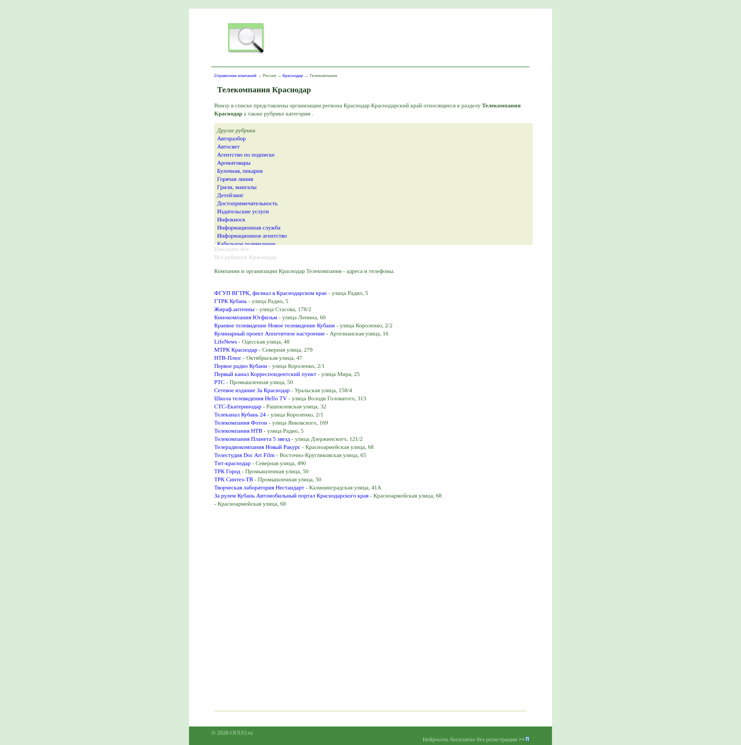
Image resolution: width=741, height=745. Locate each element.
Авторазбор (231, 138)
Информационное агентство (252, 235)
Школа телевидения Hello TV (250, 398)
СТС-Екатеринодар (237, 406)
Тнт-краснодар (232, 463)
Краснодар (293, 75)
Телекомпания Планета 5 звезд (252, 439)
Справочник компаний (235, 75)
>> (522, 739)
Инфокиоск (231, 219)
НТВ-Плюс (227, 358)
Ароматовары (233, 162)
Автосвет (228, 146)
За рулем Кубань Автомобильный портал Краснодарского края (291, 495)
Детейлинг (230, 195)
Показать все (231, 249)
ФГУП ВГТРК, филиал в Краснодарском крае (270, 293)
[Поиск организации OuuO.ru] (245, 54)
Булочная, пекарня (240, 171)
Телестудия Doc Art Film (244, 455)
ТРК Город (227, 471)
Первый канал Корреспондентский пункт (265, 374)
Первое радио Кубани (240, 366)
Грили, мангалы (236, 187)
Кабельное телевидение (246, 244)
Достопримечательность (247, 203)
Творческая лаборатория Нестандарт (259, 487)
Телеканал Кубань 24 (240, 414)
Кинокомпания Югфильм (245, 317)
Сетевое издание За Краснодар (252, 390)
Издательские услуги (243, 211)
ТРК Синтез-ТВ (233, 479)
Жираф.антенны (234, 309)
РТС (219, 382)
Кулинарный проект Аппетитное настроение (269, 333)
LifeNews (225, 341)
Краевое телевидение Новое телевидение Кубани (274, 325)
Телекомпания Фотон (240, 422)
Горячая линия (235, 179)
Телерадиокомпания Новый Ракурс (257, 447)
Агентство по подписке (246, 154)
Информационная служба (248, 227)
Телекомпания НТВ (238, 430)
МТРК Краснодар (235, 349)
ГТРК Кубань (230, 301)
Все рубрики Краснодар (245, 257)
